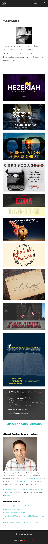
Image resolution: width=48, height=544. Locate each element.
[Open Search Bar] (44, 3)
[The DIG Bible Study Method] (4, 3)
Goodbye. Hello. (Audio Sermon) (14, 513)
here (8, 495)
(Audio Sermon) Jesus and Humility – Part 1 (17, 506)
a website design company (33, 479)
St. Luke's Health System (25, 481)
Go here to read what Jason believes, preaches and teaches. (23, 489)
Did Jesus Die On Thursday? (13, 509)
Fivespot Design (28, 540)
